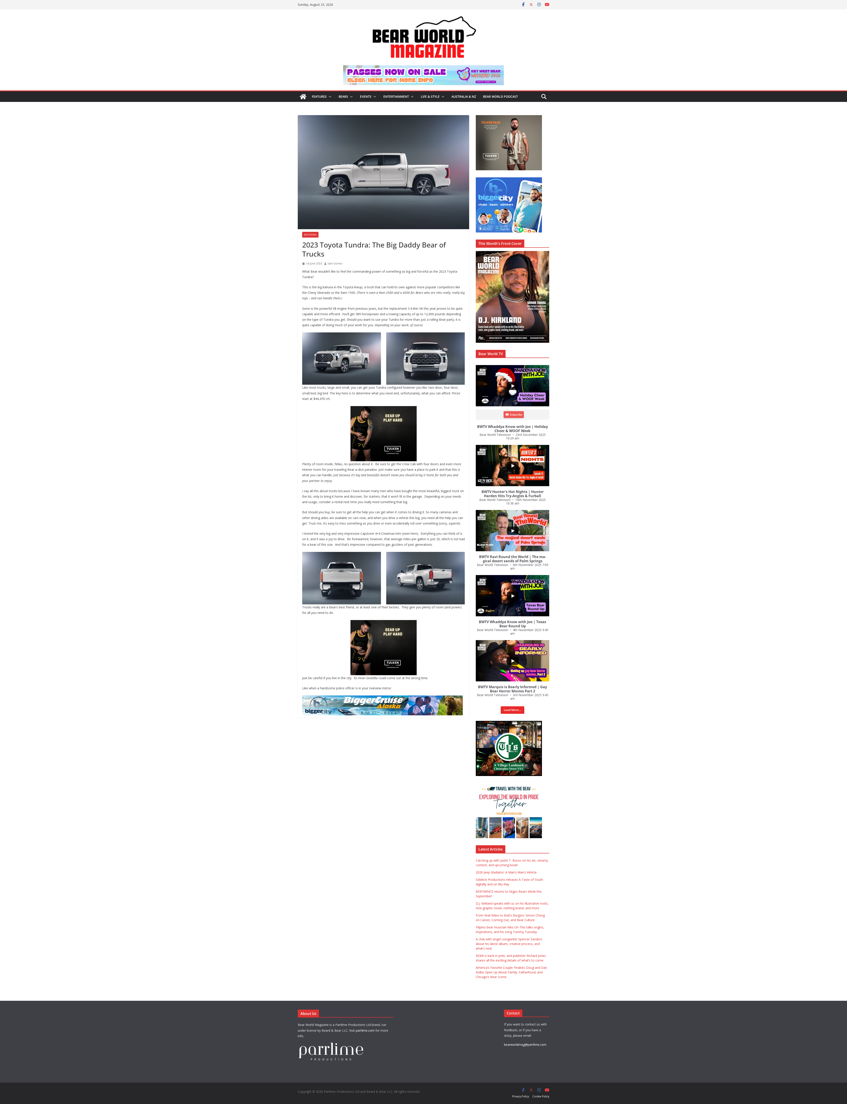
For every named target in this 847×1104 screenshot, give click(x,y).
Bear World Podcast (500, 96)
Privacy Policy (520, 1096)
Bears (343, 96)
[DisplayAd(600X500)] (518, 117)
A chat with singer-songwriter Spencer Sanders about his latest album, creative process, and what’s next (509, 943)
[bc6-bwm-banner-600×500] (520, 180)
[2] (399, 623)
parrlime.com (365, 1030)
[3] (520, 785)
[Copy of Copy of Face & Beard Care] (520, 723)
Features (319, 96)
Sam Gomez (335, 263)
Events (365, 96)
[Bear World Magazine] (303, 96)
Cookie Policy (540, 1096)
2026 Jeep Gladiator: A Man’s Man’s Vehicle (506, 872)
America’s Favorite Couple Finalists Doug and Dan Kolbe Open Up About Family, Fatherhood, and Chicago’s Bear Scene (511, 972)
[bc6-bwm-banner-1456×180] (402, 698)
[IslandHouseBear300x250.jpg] (395, 409)
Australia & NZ (464, 96)
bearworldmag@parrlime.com (525, 1044)
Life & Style (430, 96)
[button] (329, 97)
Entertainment (396, 96)
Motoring (310, 234)
